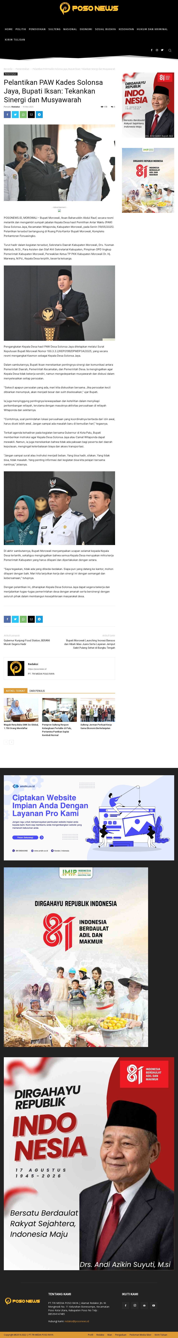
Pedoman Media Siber (140, 1334)
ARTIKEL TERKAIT (15, 691)
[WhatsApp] (23, 114)
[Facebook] (152, 50)
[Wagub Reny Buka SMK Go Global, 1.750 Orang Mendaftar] (21, 710)
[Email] (31, 114)
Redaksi (15, 106)
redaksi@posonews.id (77, 1321)
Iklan (109, 1334)
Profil (90, 1334)
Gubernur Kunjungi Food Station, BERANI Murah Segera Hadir (27, 642)
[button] (170, 50)
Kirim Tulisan (161, 1334)
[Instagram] (157, 50)
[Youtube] (153, 1305)
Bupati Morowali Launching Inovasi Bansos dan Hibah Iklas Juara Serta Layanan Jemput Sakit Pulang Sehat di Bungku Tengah (89, 644)
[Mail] (144, 1305)
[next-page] (11, 742)
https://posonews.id (37, 669)
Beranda (8, 68)
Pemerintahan (22, 68)
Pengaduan (120, 1334)
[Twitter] (162, 50)
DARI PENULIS (37, 691)
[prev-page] (6, 742)
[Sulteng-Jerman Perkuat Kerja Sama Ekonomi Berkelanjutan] (97, 710)
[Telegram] (39, 114)
